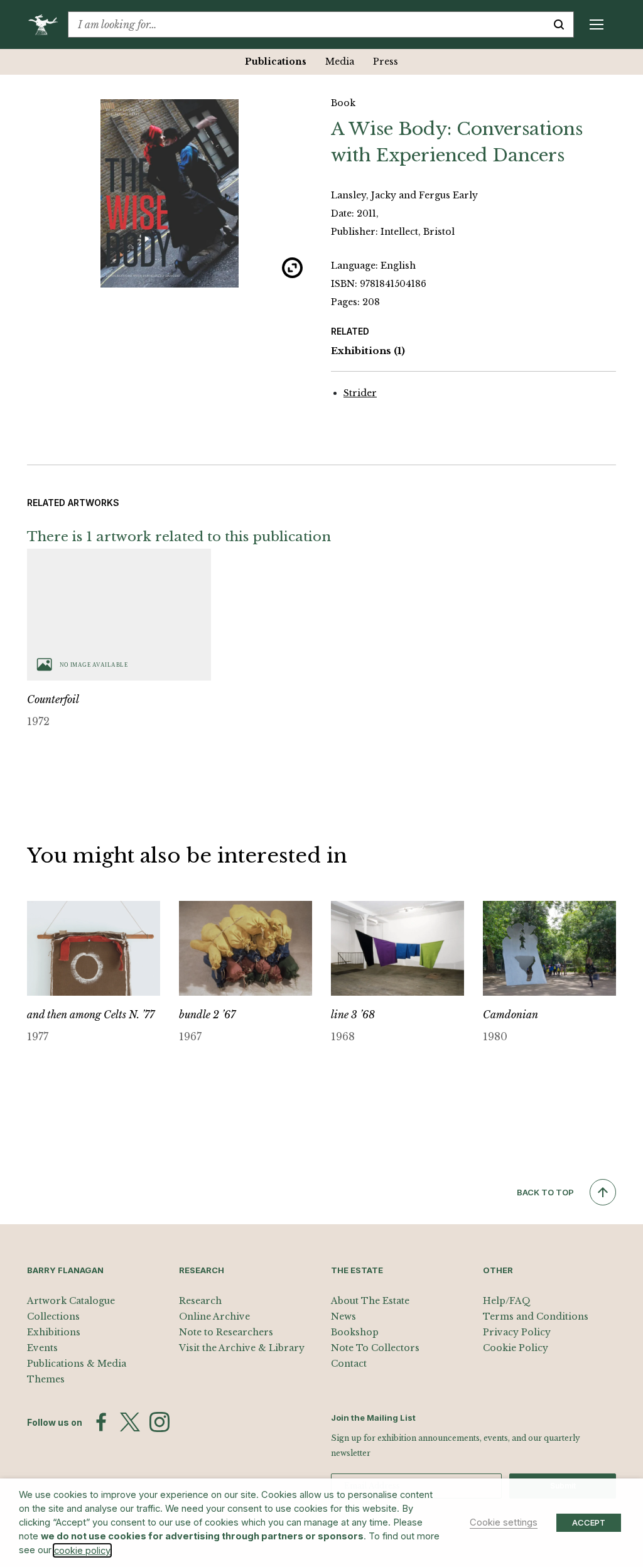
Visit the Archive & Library (242, 1348)
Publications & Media (76, 1363)
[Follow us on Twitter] (130, 1422)
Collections (53, 1316)
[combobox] (306, 24)
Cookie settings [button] (504, 1522)
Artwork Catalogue (71, 1300)
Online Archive (214, 1316)
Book (343, 103)
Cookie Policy (515, 1348)
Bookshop (355, 1332)
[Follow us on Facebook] (101, 1422)
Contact (349, 1363)
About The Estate (370, 1300)
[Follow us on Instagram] (159, 1422)
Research (200, 1300)
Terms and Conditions (535, 1316)
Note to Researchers (226, 1332)
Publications (275, 61)
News (343, 1316)
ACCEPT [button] (588, 1522)
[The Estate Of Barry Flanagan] (47, 24)
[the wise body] (169, 193)
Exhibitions (368, 351)
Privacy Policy (517, 1332)
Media (339, 61)
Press (385, 61)
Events (42, 1348)
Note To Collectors (375, 1348)
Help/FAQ (507, 1300)
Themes (46, 1379)
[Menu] (596, 24)
